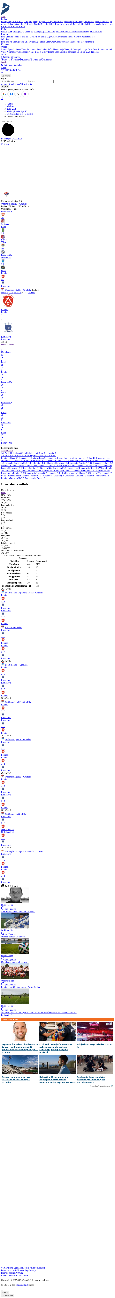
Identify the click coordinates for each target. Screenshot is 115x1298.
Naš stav (44, 52)
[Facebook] (11, 94)
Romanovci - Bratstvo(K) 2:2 (32, 458)
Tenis (23, 49)
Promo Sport (53, 52)
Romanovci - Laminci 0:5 (12, 473)
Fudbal (7, 60)
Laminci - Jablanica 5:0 (73, 470)
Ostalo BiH (39, 24)
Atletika (40, 49)
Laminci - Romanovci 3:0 (16, 463)
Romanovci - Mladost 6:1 (77, 465)
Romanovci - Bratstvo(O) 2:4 (55, 475)
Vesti (3, 16)
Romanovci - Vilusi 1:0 (52, 470)
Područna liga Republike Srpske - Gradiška (24, 592)
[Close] (2, 1290)
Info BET (35, 52)
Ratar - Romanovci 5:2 (67, 458)
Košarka (26, 60)
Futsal (16, 24)
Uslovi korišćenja (21, 1268)
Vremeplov (12, 52)
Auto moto (31, 49)
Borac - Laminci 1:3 (77, 475)
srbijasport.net (22, 1285)
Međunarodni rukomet (71, 36)
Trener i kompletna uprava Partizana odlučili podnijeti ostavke (16, 1079)
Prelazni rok (107, 24)
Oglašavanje (30, 1270)
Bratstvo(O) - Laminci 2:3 (100, 473)
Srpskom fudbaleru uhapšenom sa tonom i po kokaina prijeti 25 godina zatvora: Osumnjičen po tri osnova (20, 1048)
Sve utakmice (7, 450)
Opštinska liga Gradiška (15, 814)
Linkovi (4, 1275)
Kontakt (21, 1270)
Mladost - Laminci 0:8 (11, 465)
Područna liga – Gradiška (16, 665)
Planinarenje (58, 49)
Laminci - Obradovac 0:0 (30, 470)
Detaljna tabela (7, 344)
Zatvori (5, 1292)
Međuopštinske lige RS (17, 111)
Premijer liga (18, 31)
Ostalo (27, 31)
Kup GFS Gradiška (13, 627)
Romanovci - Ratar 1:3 (88, 468)
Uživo (7, 144)
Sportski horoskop (68, 52)
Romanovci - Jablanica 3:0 (77, 473)
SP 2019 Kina (96, 31)
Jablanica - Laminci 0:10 (56, 460)
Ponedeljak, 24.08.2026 (11, 138)
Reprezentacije (94, 24)
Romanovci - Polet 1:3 (103, 463)
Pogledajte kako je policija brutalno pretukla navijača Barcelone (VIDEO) (91, 1079)
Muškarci (11, 106)
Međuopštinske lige (74, 21)
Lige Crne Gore (62, 24)
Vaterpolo (68, 49)
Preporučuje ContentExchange (100, 1086)
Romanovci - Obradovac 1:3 (80, 460)
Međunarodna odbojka (70, 42)
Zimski (4, 49)
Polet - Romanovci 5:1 (11, 475)
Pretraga (19, 1273)
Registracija (26, 84)
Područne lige (59, 21)
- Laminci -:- (51, 458)
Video (3, 52)
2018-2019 (11, 109)
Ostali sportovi (23, 52)
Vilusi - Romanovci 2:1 (34, 460)
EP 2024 (5, 26)
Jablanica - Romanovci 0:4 (57, 463)
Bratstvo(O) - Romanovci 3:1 (34, 465)
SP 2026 (21, 26)
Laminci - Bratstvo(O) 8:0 (81, 463)
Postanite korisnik (9, 1270)
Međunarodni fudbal (79, 24)
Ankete (12, 1275)
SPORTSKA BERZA (11, 70)
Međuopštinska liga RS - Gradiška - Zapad (24, 851)
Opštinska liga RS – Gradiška (20, 114)
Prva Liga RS (7, 36)
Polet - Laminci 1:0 (36, 463)
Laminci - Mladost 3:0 (32, 475)
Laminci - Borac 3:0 (57, 465)
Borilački (48, 49)
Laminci (31, 292)
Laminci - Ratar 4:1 (10, 458)
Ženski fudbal (7, 24)
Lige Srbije (50, 24)
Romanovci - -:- (103, 458)
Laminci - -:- (72, 468)
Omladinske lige (104, 21)
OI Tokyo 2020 (83, 52)
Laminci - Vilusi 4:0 (87, 458)
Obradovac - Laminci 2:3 (12, 460)
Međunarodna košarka (66, 31)
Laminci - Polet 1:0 (56, 473)
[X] (18, 94)
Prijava (7, 76)
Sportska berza (14, 49)
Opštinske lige (90, 21)
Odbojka (36, 60)
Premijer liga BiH (9, 21)
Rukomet (47, 60)
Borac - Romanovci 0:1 (11, 468)
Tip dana (95, 52)
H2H (3, 492)
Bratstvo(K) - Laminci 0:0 (100, 465)
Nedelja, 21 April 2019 (11, 292)
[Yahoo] (25, 94)
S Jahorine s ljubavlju (10, 57)
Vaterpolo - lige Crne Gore (85, 49)
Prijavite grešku (8, 1273)
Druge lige (33, 21)
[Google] (4, 94)
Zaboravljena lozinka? (11, 84)
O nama (9, 1268)
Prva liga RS (22, 21)
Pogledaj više (7, 1015)
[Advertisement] (57, 167)
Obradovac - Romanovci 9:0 (97, 470)
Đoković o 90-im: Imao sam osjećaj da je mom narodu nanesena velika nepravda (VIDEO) (57, 1079)
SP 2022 (13, 26)
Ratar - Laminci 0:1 (31, 468)
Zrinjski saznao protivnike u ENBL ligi (94, 1045)
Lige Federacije (27, 24)
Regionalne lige (46, 21)
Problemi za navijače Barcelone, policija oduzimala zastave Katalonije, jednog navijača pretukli (56, 1048)
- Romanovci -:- (11, 470)
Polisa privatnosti (37, 1268)
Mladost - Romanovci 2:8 (98, 475)
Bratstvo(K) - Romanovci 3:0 (53, 468)
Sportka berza (22, 1275)
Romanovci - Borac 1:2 (35, 478)
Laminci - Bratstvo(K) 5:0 (13, 478)
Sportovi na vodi (105, 49)
